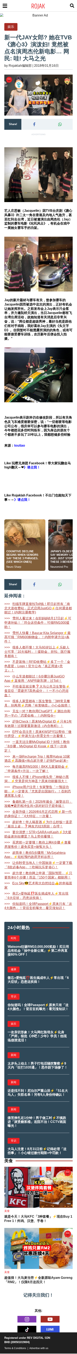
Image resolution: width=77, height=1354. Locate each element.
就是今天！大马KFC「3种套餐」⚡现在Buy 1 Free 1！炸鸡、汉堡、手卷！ (38, 1219)
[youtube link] (50, 1319)
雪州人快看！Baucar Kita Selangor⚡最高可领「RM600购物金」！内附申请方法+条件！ (37, 637)
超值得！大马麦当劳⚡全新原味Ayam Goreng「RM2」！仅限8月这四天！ (38, 1280)
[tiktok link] (26, 1329)
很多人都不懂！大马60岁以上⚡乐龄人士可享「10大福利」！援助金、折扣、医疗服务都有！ (37, 652)
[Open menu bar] (5, 6)
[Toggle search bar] (72, 6)
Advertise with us (38, 1348)
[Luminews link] (50, 1329)
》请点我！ (22, 499)
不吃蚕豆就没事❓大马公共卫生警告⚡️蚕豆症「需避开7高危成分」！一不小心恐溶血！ (37, 691)
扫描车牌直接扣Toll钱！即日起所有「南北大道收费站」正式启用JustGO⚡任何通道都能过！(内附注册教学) (38, 608)
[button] (34, 124)
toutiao (19, 445)
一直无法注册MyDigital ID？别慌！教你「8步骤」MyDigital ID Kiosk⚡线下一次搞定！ (37, 746)
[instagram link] (26, 1319)
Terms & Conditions (15, 1348)
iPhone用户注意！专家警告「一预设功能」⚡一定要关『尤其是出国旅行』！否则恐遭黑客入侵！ (37, 791)
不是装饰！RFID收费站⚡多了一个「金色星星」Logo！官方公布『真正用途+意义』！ (37, 666)
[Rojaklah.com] (43, 6)
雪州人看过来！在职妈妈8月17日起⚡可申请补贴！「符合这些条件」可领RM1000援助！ (37, 623)
